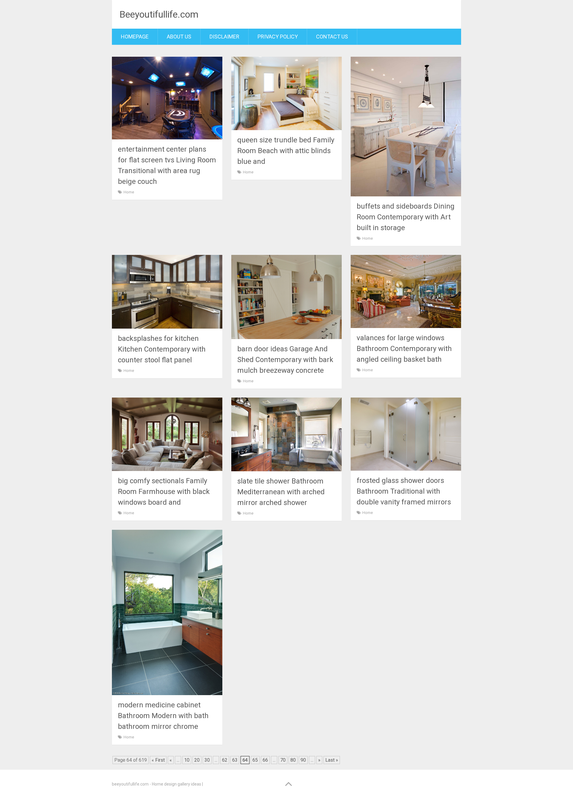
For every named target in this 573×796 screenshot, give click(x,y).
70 (283, 760)
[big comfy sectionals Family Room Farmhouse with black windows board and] (167, 434)
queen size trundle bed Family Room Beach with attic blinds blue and (285, 151)
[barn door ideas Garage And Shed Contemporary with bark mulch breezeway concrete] (286, 297)
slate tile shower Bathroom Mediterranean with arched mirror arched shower (281, 492)
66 (265, 760)
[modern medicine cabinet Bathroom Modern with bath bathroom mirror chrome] (167, 612)
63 (235, 760)
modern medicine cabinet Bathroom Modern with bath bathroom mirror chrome (163, 716)
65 (255, 760)
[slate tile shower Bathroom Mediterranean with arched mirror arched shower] (286, 434)
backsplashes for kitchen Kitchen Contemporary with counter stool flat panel (162, 349)
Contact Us (332, 36)
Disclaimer (224, 36)
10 (187, 760)
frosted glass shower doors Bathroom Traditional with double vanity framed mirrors (404, 491)
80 (293, 760)
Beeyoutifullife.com (158, 14)
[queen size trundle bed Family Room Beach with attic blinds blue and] (286, 93)
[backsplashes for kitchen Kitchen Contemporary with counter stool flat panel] (167, 291)
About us (179, 36)
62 (224, 760)
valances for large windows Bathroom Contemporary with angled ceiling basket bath (404, 349)
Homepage (135, 36)
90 (303, 760)
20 (197, 760)
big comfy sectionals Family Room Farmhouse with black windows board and (164, 491)
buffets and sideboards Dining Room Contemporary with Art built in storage (406, 217)
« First (158, 760)
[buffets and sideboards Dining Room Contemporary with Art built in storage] (406, 126)
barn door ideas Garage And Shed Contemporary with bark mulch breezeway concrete (285, 360)
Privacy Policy (278, 36)
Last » (331, 760)
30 (207, 760)
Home (129, 192)
